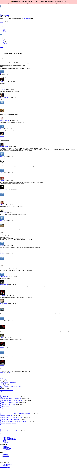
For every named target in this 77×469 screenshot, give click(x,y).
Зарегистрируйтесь (3, 372)
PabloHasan (3, 189)
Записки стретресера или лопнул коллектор (8, 382)
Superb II (7, 406)
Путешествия (2, 415)
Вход (1, 15)
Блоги (4, 24)
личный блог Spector (4, 50)
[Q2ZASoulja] (2, 283)
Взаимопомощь (3, 430)
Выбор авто (2, 394)
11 (0, 422)
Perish (2, 337)
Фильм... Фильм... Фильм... (12, 396)
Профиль (4, 37)
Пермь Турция (9, 415)
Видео (4, 26)
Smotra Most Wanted (6, 459)
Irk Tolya (2, 81)
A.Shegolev (3, 204)
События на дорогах (6, 449)
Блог (3, 39)
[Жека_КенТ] (2, 163)
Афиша (4, 27)
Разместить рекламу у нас (7, 464)
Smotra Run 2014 (6, 454)
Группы (4, 42)
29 (0, 429)
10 (0, 410)
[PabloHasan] (2, 188)
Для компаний (5, 465)
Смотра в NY (8, 408)
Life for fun (3, 89)
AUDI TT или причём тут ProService (6, 390)
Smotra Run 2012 (6, 456)
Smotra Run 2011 (6, 457)
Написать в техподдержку (5, 467)
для (6, 268)
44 (0, 401)
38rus (5, 81)
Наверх (1, 14)
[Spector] (1, 35)
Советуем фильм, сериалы (18, 400)
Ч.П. (7, 97)
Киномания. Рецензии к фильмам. (6, 398)
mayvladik (2, 391)
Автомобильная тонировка (13, 402)
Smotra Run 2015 (6, 446)
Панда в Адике (4, 97)
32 (4, 377)
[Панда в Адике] (2, 96)
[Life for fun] (2, 88)
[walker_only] (2, 329)
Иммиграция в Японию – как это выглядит (14, 425)
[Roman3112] (2, 227)
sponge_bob (3, 295)
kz (3, 136)
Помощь (4, 441)
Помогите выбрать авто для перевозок (13, 394)
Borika (1, 387)
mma (5, 112)
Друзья (4, 41)
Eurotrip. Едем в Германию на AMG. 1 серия (14, 417)
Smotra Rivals (5, 460)
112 (1, 397)
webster (2, 235)
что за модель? (12, 411)
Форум (4, 30)
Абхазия (7, 428)
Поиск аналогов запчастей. (12, 430)
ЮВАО (6, 189)
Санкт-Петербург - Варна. (11, 423)
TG (3, 180)
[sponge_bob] (2, 294)
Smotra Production (6, 447)
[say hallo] (2, 111)
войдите (10, 372)
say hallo (2, 112)
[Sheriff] (2, 346)
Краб (2, 180)
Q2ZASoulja (3, 284)
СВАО (8, 120)
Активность (5, 43)
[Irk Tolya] (2, 80)
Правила (4, 440)
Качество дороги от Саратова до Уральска (13, 419)
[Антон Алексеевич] (2, 145)
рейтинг (1, 47)
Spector (1, 73)
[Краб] (2, 179)
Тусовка (4, 29)
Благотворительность (7, 448)
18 (4, 385)
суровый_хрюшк (4, 120)
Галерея (4, 40)
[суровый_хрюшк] (2, 119)
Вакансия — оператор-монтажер (9, 438)
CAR (5, 379)
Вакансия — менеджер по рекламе (9, 439)
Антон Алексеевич (4, 146)
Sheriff (2, 347)
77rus (7, 284)
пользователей (27, 18)
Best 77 (2, 365)
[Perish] (2, 336)
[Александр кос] (2, 211)
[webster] (1, 234)
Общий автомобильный (4, 411)
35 (0, 76)
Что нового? (5, 435)
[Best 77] (2, 364)
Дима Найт (2, 379)
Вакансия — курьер (6, 437)
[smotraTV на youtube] (0, 4)
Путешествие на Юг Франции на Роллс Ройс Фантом (16, 421)
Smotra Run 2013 (6, 455)
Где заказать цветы (12, 404)
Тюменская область (3, 402)
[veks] (2, 135)
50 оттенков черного (17, 398)
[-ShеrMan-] (2, 302)
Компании (4, 28)
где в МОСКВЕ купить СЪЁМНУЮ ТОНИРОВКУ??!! (20, 413)
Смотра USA (2, 408)
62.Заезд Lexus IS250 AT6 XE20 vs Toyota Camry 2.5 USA (10, 386)
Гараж (4, 38)
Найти (1, 22)
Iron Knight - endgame (4, 378)
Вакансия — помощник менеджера (9, 436)
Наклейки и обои (6, 442)
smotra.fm (4, 450)
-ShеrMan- (3, 303)
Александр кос (3, 212)
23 (0, 395)
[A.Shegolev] (2, 203)
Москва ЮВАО (3, 396)
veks (2, 136)
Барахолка (4, 31)
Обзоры (4, 25)
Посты (1, 374)
